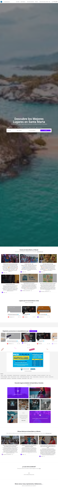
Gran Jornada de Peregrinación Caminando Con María (48, 283)
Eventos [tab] (16, 127)
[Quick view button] (18, 317)
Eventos (47, 375)
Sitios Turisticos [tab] (40, 127)
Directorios (36, 1)
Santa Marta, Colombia (3, 378)
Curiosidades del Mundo (23, 375)
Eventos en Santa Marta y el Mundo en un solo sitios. (29, 251)
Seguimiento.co (9, 378)
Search (46, 130)
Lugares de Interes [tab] (10, 127)
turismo (31, 378)
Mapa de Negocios (23, 1)
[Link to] (18, 392)
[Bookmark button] (20, 317)
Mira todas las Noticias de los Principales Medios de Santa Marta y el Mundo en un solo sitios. (29, 433)
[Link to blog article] (10, 258)
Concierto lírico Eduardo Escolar (10, 284)
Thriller (28, 378)
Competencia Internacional (16, 375)
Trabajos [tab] (27, 127)
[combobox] (23, 131)
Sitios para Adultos (24, 378)
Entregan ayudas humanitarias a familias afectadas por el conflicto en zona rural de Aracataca (10, 446)
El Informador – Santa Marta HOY (41, 375)
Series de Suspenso (14, 378)
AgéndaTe (2, 375)
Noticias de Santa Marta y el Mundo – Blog (45, 1)
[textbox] (23, 131)
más (52, 1)
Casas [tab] (31, 127)
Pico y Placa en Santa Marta (30, 1)
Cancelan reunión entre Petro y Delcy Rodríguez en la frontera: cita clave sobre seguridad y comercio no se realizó (47, 446)
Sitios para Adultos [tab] (21, 127)
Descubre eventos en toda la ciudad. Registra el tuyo (29, 468)
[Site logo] (1, 1)
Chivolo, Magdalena (9, 375)
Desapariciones (29, 375)
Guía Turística (17, 1)
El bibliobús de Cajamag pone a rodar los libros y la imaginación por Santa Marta (29, 446)
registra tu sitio (29, 302)
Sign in (56, 1)
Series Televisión (19, 378)
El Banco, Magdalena (33, 375)
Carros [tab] (34, 127)
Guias (50, 375)
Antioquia (5, 375)
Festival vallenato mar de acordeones (29, 283)
